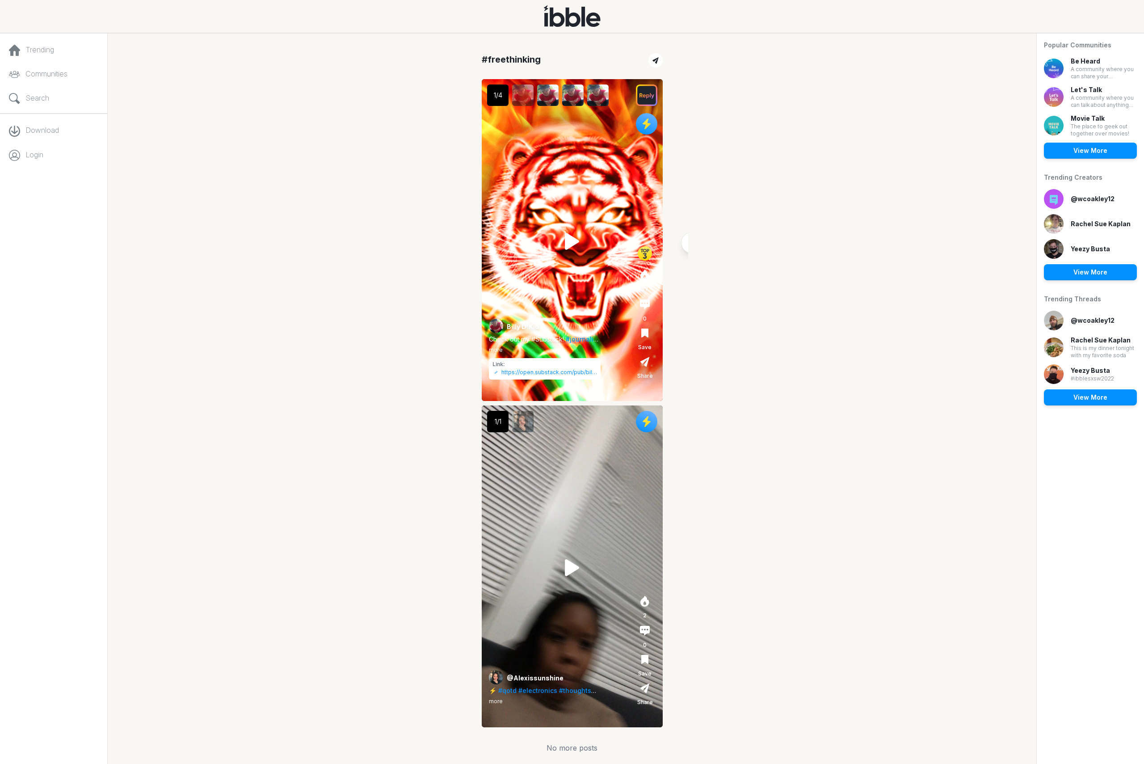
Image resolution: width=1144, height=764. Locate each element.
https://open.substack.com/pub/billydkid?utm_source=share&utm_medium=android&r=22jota (549, 372)
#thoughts (575, 690)
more (496, 349)
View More (1090, 150)
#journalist (582, 339)
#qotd (507, 690)
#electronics (537, 690)
